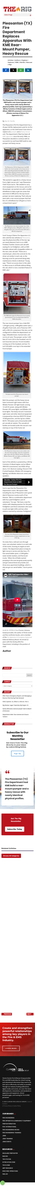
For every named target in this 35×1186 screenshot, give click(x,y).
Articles (10, 60)
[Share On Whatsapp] (21, 70)
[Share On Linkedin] (28, 70)
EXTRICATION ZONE (8, 1162)
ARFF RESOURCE (7, 1168)
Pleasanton (26, 238)
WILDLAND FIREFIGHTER (10, 1153)
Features (11, 62)
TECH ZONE (6, 1165)
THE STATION (6, 1159)
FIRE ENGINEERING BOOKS (10, 1130)
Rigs (10, 64)
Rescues (29, 62)
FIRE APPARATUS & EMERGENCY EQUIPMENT (16, 1121)
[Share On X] (13, 70)
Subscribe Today (14, 829)
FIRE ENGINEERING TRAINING (11, 1133)
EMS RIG (5, 1156)
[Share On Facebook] (6, 70)
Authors (17, 60)
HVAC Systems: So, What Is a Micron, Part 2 (16, 701)
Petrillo (22, 62)
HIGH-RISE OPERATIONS (10, 1171)
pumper (14, 132)
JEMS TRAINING (7, 1139)
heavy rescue (25, 132)
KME (16, 62)
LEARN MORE (11, 1048)
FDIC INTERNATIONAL (9, 1127)
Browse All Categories (11, 856)
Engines (24, 60)
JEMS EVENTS (6, 1142)
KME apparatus (8, 136)
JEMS (4, 1136)
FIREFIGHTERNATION (9, 1124)
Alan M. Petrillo (10, 121)
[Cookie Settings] (2, 1183)
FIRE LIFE (5, 1174)
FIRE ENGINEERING (8, 1118)
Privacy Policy (7, 1106)
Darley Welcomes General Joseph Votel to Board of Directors (14, 990)
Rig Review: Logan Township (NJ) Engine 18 (15, 705)
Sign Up (17, 753)
